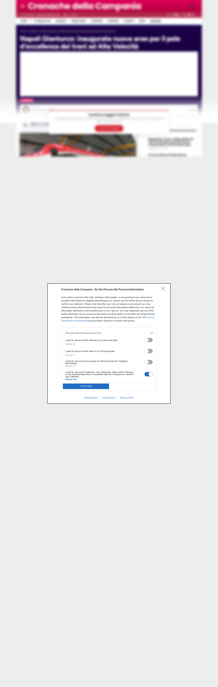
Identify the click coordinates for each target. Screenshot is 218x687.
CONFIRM (86, 386)
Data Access (109, 397)
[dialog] (109, 343)
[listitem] (109, 333)
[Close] (164, 290)
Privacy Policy (127, 397)
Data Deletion (91, 397)
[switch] (148, 340)
